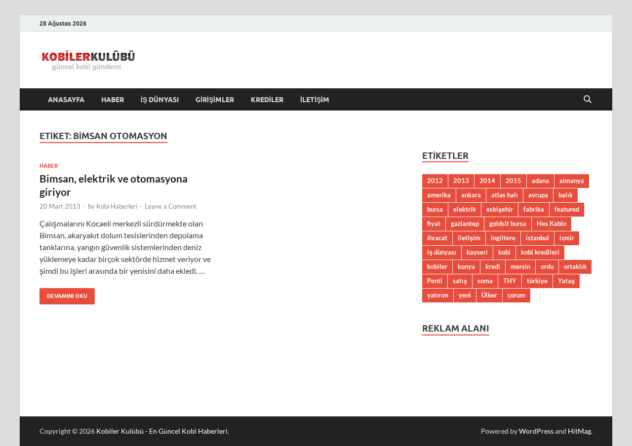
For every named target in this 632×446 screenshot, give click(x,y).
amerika (439, 195)
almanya (571, 181)
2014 (487, 181)
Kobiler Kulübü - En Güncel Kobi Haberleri (162, 431)
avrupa (538, 195)
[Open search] (587, 99)
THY (509, 281)
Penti (434, 281)
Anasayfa (66, 100)
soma (485, 281)
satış (460, 281)
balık (565, 195)
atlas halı (504, 195)
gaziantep (465, 223)
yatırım (437, 295)
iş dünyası (441, 252)
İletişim (314, 100)
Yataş (566, 281)
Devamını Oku (63, 293)
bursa (435, 209)
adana (540, 181)
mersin (520, 266)
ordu (547, 266)
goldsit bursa (507, 223)
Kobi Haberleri (116, 206)
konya (466, 266)
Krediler (267, 100)
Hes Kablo (551, 223)
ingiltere (503, 238)
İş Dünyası (160, 100)
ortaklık (575, 266)
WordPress (536, 431)
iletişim (469, 238)
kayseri (477, 252)
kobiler (437, 266)
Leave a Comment (171, 206)
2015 (513, 181)
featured (566, 209)
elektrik (464, 209)
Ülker (489, 295)
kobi (504, 252)
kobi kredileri (540, 252)
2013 (461, 181)
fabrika (533, 209)
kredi (492, 266)
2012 (435, 181)
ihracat (437, 238)
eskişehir (499, 209)
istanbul (537, 238)
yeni (465, 295)
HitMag (579, 431)
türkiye (537, 281)
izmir (566, 238)
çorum (516, 295)
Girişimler (215, 100)
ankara (471, 195)
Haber (112, 100)
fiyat (433, 223)
